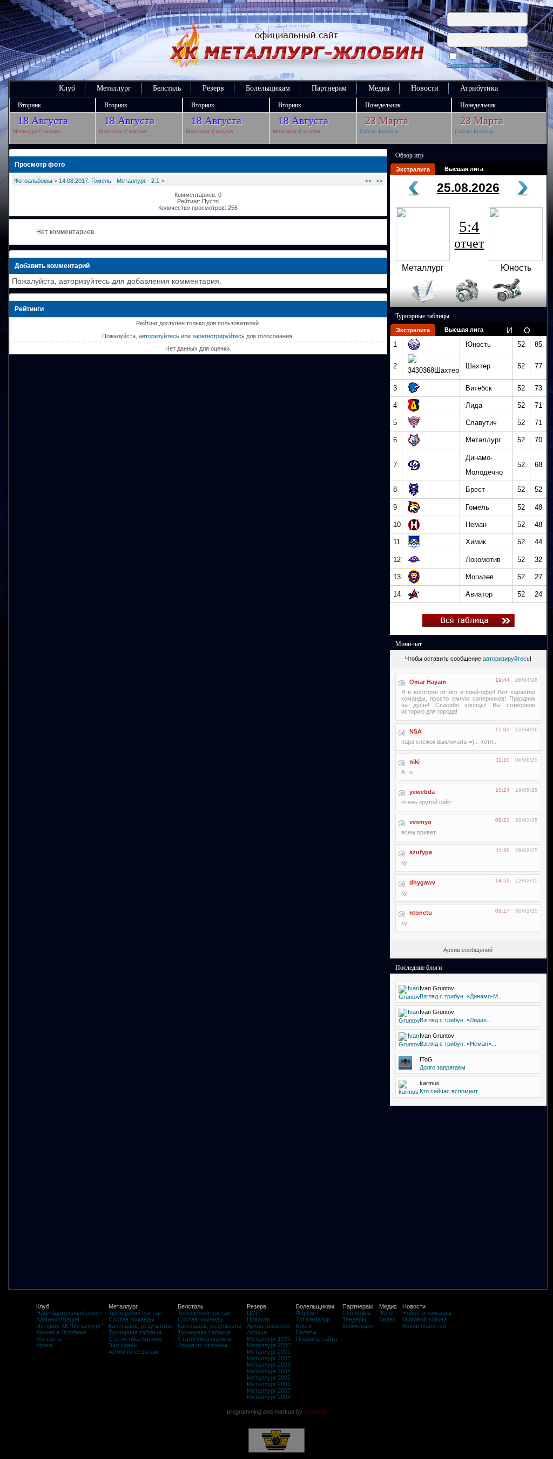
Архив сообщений (468, 950)
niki (414, 761)
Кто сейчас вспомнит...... (453, 1091)
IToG (426, 1059)
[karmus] (409, 1091)
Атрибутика (479, 88)
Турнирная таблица (135, 1332)
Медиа (378, 88)
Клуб (67, 88)
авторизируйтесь (506, 658)
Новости (425, 88)
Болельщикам (268, 88)
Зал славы (123, 1345)
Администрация (57, 1319)
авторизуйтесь (159, 336)
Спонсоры (356, 1313)
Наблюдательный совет (69, 1313)
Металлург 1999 (269, 1338)
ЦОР (253, 1313)
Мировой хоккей (424, 1319)
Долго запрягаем (443, 1067)
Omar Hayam (427, 682)
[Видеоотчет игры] (517, 305)
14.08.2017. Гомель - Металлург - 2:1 (109, 180)
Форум (305, 1313)
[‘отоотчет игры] (465, 305)
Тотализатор (313, 1319)
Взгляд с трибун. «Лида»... (455, 1020)
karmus (430, 1083)
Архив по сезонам (133, 1351)
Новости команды (426, 1313)
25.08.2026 (468, 188)
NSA (415, 731)
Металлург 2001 (269, 1351)
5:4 (469, 234)
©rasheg (315, 1411)
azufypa (420, 852)
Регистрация (461, 65)
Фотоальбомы (33, 180)
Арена (44, 1345)
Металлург (114, 88)
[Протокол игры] (416, 305)
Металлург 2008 (269, 1397)
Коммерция (358, 1326)
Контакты (49, 1338)
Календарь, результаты (140, 1326)
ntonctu (420, 912)
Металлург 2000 (269, 1345)
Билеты (306, 1332)
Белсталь (167, 88)
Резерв (213, 88)
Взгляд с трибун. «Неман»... (458, 1043)
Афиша (257, 1332)
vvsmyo (420, 822)
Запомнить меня (478, 56)
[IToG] (405, 1067)
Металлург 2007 (269, 1390)
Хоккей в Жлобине (61, 1332)
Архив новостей (269, 1326)
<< (368, 180)
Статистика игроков (136, 1338)
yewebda (422, 792)
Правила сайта (316, 1338)
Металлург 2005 (269, 1377)
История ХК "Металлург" (69, 1326)
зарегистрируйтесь (218, 336)
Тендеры (354, 1319)
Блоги (304, 1326)
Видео (387, 1319)
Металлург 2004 (269, 1371)
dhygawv (422, 882)
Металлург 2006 (269, 1384)
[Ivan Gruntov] (409, 997)
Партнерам (329, 88)
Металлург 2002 (269, 1358)
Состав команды (131, 1319)
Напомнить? (494, 65)
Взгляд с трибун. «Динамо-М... (461, 996)
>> (379, 180)
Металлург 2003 (269, 1364)
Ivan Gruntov (437, 988)
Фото (386, 1313)
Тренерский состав (135, 1313)
